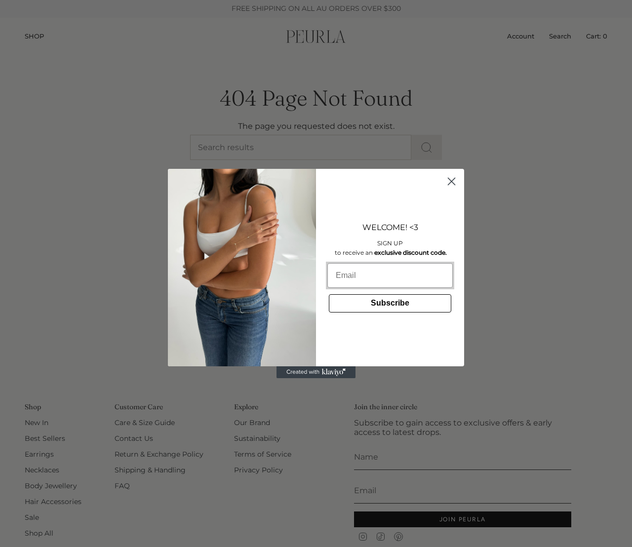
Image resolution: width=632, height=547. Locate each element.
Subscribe (390, 303)
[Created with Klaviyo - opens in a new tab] (316, 372)
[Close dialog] (451, 181)
